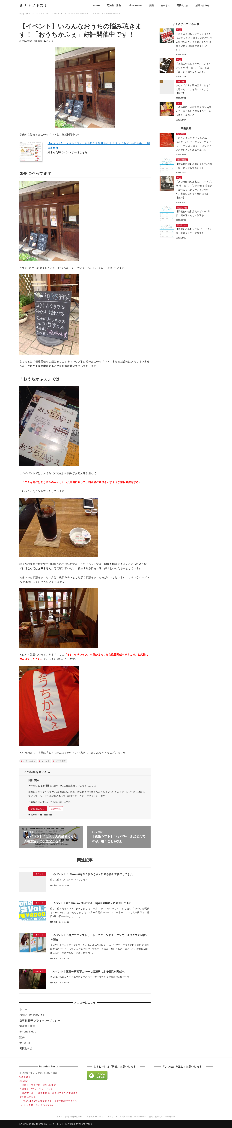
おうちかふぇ (29, 761)
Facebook (47, 814)
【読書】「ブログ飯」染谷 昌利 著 (37, 1084)
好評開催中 (60, 761)
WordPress (85, 1123)
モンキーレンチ (56, 1123)
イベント (50, 41)
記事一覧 (56, 808)
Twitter (35, 814)
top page (24, 1076)
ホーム (23, 1009)
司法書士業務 (27, 1026)
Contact (23, 1080)
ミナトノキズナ (33, 5)
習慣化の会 (26, 1048)
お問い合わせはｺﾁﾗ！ (32, 1014)
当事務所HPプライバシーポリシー (39, 1020)
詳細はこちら (38, 808)
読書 (22, 1037)
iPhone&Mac (27, 1031)
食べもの (24, 1042)
